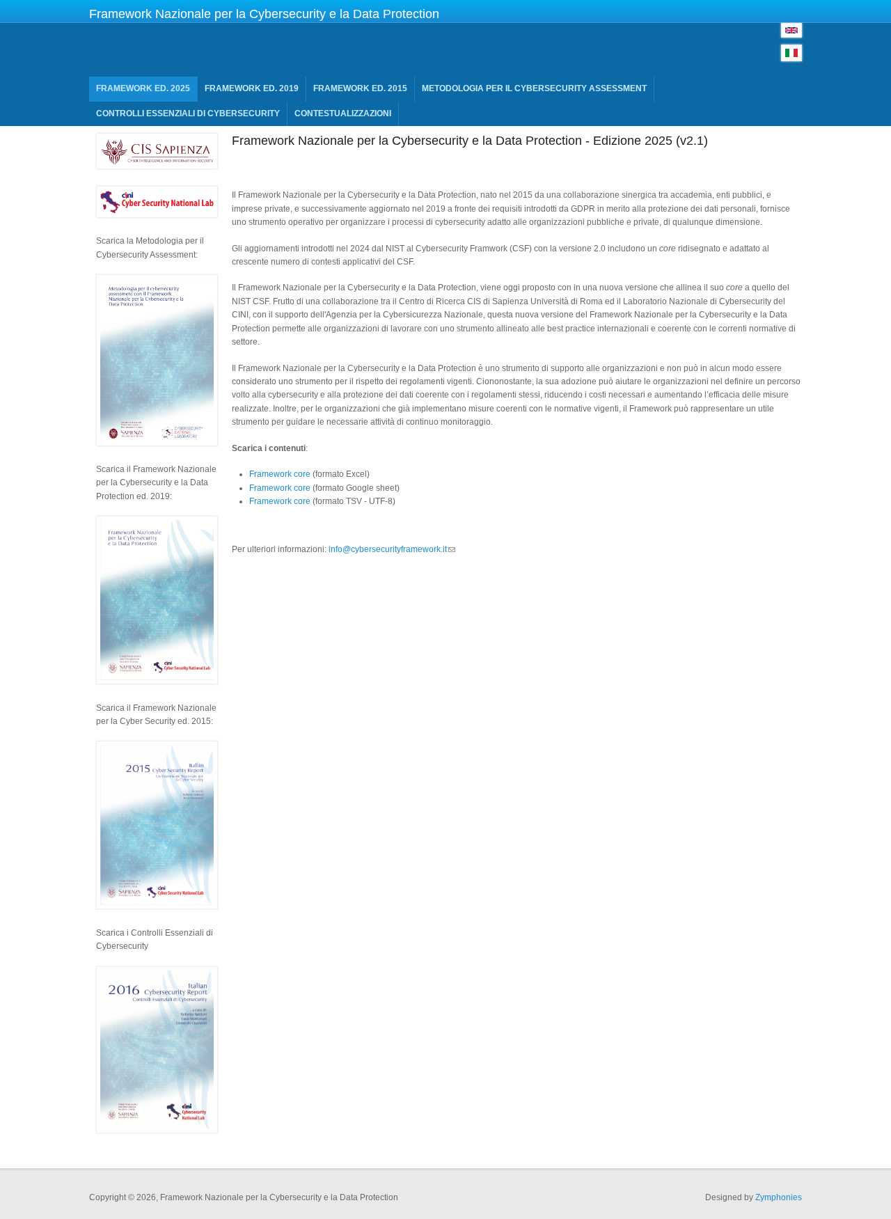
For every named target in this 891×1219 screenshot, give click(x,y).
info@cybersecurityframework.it (388, 549)
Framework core (279, 474)
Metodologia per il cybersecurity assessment (534, 88)
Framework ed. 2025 (143, 88)
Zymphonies (778, 1197)
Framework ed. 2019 (252, 88)
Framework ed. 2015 (360, 88)
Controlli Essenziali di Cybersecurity (188, 113)
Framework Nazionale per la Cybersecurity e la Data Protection (264, 14)
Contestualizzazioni (342, 113)
